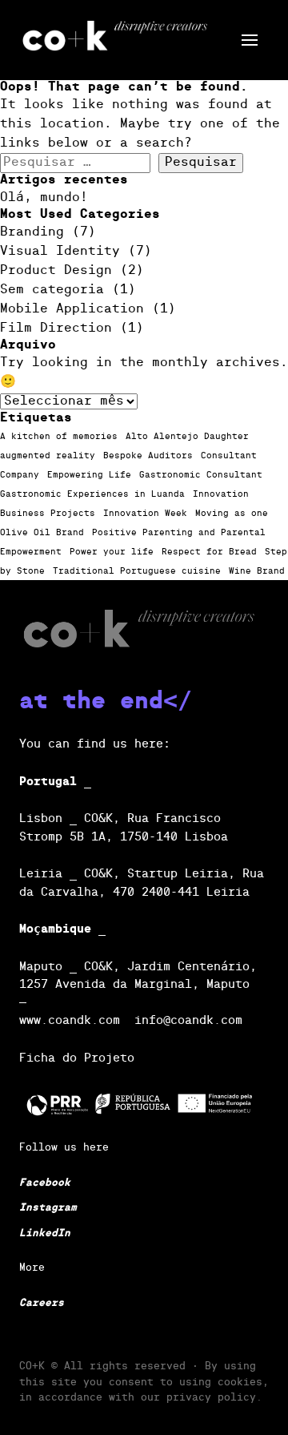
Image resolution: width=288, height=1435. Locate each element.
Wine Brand (257, 571)
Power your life (112, 552)
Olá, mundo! (44, 197)
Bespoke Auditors (148, 456)
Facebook (44, 1183)
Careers (41, 1303)
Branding (32, 232)
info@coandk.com (188, 1020)
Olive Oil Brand (42, 533)
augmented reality (47, 456)
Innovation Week (145, 514)
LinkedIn (44, 1233)
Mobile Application (72, 309)
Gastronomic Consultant (200, 475)
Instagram (48, 1208)
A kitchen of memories (59, 437)
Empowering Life (89, 475)
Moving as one (231, 514)
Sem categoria (52, 290)
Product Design (56, 270)
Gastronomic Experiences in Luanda (92, 494)
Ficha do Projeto (76, 1058)
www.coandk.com (69, 1020)
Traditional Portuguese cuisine (137, 571)
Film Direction (56, 328)
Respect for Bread (209, 552)
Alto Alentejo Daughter (187, 437)
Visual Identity (60, 251)
